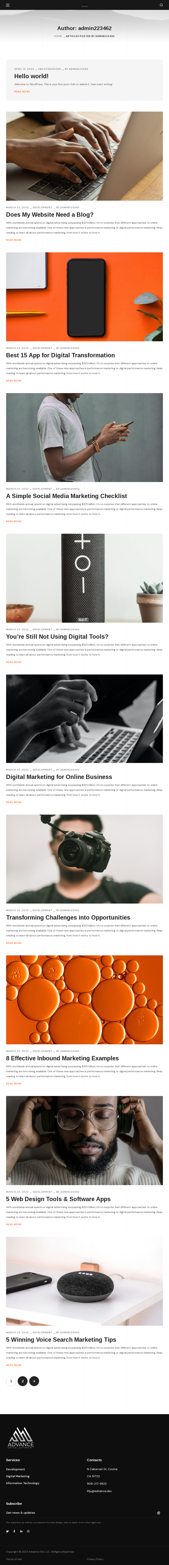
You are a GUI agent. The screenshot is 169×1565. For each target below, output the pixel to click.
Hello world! (31, 76)
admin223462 (78, 68)
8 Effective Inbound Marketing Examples (62, 1058)
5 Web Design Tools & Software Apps (58, 1199)
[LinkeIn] (21, 1531)
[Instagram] (28, 1531)
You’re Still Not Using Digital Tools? (57, 636)
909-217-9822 (97, 1484)
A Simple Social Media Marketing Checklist (66, 496)
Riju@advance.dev (99, 1491)
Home (58, 36)
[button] (161, 5)
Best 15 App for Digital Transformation (60, 355)
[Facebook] (14, 1531)
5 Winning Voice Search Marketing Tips (61, 1339)
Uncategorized (49, 68)
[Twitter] (7, 1531)
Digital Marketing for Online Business (59, 777)
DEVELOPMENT (42, 207)
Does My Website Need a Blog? (50, 214)
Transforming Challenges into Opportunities (68, 917)
